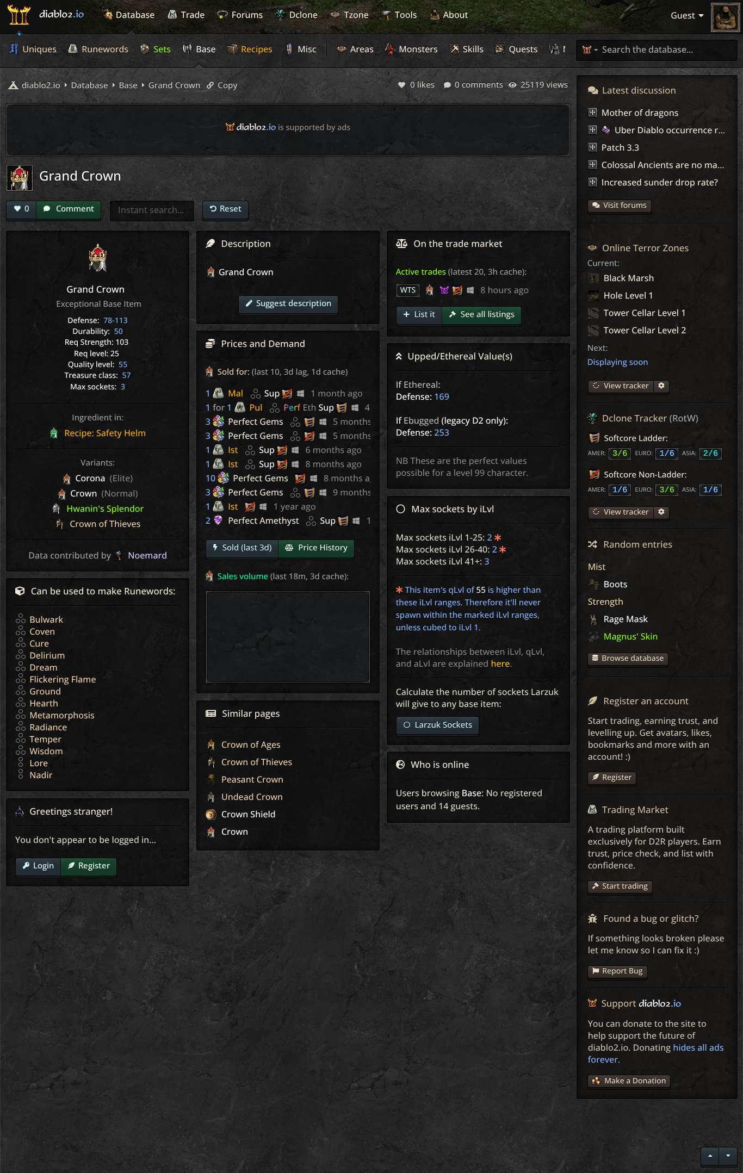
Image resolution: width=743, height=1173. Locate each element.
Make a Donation (635, 1081)
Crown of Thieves (255, 762)
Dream (42, 667)
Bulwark (45, 619)
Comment (74, 208)
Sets (161, 49)
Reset (231, 208)
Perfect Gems (255, 421)
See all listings (487, 314)
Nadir (39, 775)
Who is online (440, 764)
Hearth (42, 703)
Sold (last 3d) (246, 547)
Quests (521, 49)
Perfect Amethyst (263, 520)
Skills (472, 49)
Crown (233, 831)
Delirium (46, 655)
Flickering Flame (61, 679)
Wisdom (45, 751)
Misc (305, 49)
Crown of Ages (250, 744)
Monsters (417, 49)
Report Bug (622, 971)
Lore (37, 763)
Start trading (625, 886)
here (500, 663)
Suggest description (293, 302)
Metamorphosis (61, 715)
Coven (41, 631)
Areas (361, 49)
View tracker (625, 386)
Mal (235, 393)
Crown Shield (247, 814)
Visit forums (625, 205)
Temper (44, 739)
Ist (233, 450)
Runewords (103, 49)
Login (43, 865)
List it (423, 314)
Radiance (47, 727)
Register (94, 865)
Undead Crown (251, 797)
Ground (44, 691)
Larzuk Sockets (443, 724)
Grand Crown (173, 85)
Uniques (38, 49)
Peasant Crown (251, 779)
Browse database (633, 658)
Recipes (256, 49)
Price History (321, 547)
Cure (38, 643)
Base (205, 49)
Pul (256, 407)
